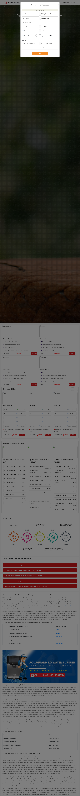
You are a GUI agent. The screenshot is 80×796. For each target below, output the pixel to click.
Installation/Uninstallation (40, 35)
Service (26, 31)
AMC (50, 36)
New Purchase (47, 31)
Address (24, 40)
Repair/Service (28, 36)
